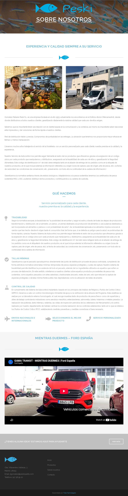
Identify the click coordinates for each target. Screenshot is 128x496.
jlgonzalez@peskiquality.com (22, 474)
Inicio (49, 460)
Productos (51, 465)
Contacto (51, 475)
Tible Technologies (69, 493)
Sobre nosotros (53, 470)
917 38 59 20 (18, 477)
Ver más (116, 442)
